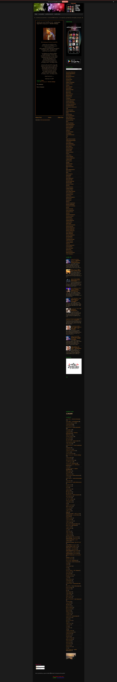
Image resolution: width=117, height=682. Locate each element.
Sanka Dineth (68, 223)
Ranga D (67, 201)
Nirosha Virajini (69, 182)
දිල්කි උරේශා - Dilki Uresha (71, 525)
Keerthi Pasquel (69, 149)
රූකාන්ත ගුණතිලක (69, 436)
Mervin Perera (69, 165)
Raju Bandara (68, 200)
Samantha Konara (69, 211)
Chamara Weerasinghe (70, 99)
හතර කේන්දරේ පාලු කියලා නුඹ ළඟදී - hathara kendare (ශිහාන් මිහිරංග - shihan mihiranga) (76, 290)
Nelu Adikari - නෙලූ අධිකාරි (71, 549)
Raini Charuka (69, 198)
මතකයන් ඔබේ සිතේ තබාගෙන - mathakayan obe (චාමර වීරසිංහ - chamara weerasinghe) (75, 261)
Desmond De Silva (69, 120)
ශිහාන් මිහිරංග (68, 429)
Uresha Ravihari (69, 246)
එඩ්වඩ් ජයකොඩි (69, 500)
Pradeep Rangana (69, 188)
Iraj (66, 137)
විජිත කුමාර (68, 636)
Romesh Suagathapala (70, 203)
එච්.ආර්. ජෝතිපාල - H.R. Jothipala (72, 570)
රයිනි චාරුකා (68, 531)
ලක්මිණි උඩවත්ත (69, 630)
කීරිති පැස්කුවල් (69, 471)
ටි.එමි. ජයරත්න (69, 522)
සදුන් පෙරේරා (68, 642)
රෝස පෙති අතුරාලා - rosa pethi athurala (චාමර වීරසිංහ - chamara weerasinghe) (76, 300)
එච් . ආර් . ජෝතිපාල (70, 499)
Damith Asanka (69, 114)
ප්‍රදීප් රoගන (68, 604)
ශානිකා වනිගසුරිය (69, 637)
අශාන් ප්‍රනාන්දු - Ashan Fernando (72, 561)
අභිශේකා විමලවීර (69, 558)
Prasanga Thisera (69, 189)
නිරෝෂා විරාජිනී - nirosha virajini (72, 440)
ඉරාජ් (67, 567)
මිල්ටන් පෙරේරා (69, 620)
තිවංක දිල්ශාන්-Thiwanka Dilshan (72, 523)
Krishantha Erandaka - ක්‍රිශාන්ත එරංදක (73, 542)
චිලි (66, 503)
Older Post (60, 117)
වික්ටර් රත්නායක (69, 425)
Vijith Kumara (68, 249)
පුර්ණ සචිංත (68, 610)
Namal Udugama (69, 173)
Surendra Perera (69, 237)
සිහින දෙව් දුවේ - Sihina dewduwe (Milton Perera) (76, 270)
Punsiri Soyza (68, 195)
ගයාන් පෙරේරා (69, 519)
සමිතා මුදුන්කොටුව (69, 442)
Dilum (67, 121)
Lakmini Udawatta (69, 156)
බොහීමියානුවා (68, 613)
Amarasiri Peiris (69, 79)
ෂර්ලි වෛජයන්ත (69, 639)
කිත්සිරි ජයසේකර (69, 518)
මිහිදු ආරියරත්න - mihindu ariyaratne (73, 494)
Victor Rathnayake (69, 248)
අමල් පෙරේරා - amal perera (71, 463)
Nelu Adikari (68, 176)
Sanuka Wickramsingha (70, 224)
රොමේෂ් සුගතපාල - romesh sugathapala (74, 445)
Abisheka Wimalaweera (70, 73)
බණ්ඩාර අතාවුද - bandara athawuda (73, 475)
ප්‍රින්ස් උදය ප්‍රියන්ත (69, 607)
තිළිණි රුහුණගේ (69, 506)
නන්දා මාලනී (68, 594)
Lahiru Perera (68, 155)
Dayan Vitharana (69, 117)
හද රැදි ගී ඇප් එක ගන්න (49, 14)
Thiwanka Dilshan (69, 242)
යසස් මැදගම (68, 624)
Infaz (67, 136)
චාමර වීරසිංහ (68, 472)
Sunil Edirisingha (69, 236)
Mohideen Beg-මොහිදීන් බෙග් (71, 546)
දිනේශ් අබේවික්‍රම (69, 587)
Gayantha (68, 130)
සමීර (67, 648)
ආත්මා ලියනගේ (69, 449)
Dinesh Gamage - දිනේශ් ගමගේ (72, 538)
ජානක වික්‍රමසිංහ (69, 582)
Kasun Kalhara (69, 146)
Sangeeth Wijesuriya (70, 220)
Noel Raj (67, 185)
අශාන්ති (67, 563)
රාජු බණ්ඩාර (68, 627)
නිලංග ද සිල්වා (68, 597)
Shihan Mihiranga (69, 233)
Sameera (68, 213)
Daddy (67, 112)
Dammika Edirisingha (70, 115)
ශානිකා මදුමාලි (69, 534)
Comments (39, 668)
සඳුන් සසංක (68, 645)
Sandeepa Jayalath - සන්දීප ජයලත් (72, 513)
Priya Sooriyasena (69, 192)
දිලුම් (67, 590)
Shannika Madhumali (70, 229)
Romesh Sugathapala (70, 204)
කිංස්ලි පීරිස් (68, 516)
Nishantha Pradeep (69, 184)
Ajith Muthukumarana (70, 76)
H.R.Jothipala (68, 133)
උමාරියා (67, 467)
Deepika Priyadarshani (70, 118)
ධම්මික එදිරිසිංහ (69, 593)
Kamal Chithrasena (69, 143)
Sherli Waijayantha (69, 232)
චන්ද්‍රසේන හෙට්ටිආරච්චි (70, 450)
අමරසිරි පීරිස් (68, 431)
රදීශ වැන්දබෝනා (69, 496)
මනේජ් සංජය (68, 614)
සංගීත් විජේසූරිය (69, 457)
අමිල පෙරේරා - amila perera (71, 560)
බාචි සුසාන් (68, 452)
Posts (38, 666)
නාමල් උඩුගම (68, 507)
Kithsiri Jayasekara (69, 152)
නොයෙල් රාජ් (68, 526)
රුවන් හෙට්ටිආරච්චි (69, 453)
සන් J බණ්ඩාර (68, 643)
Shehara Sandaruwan (70, 230)
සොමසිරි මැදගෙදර (69, 461)
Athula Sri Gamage (69, 89)
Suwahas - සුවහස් (69, 557)
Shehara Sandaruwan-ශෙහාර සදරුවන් (73, 554)
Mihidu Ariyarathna (69, 166)
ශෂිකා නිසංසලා (69, 435)
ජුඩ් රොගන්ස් (68, 439)
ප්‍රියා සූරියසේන (68, 493)
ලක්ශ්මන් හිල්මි (69, 633)
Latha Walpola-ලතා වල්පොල (71, 544)
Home (36, 14)
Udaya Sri (68, 243)
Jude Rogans (68, 141)
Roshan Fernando (69, 208)
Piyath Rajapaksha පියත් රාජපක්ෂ (72, 550)
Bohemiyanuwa (69, 95)
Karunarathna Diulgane (70, 144)
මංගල (67, 529)
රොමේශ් (67, 476)
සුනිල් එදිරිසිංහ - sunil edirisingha (72, 421)
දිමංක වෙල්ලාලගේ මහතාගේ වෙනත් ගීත (49, 42)
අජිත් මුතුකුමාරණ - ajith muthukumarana (73, 482)
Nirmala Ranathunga (70, 181)
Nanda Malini (68, 175)
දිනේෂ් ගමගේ (68, 588)
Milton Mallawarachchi (70, 169)
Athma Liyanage (69, 86)
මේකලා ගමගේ (69, 623)
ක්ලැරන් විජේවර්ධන (70, 574)
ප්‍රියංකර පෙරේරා (69, 608)
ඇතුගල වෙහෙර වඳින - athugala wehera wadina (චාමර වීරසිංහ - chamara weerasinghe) (75, 338)
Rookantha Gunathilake (70, 205)
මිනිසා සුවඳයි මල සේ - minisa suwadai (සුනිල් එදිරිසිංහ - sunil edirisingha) (76, 347)
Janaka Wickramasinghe (71, 140)
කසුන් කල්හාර (68, 486)
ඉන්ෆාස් (67, 564)
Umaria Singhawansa (70, 245)
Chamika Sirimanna (70, 101)
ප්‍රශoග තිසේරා (68, 605)
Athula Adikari (68, 88)
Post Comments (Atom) (45, 119)
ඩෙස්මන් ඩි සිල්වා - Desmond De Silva (73, 583)
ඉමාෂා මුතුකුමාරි (69, 566)
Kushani (67, 153)
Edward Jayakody (69, 127)
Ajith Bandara (68, 75)
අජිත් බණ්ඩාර (68, 480)
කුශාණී (67, 487)
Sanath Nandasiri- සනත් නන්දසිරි (72, 553)
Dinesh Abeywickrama (70, 124)
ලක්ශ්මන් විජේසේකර (70, 632)
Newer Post (38, 117)
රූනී (67, 629)
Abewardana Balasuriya (70, 72)
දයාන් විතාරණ (68, 458)
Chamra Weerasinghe (70, 102)
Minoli (67, 172)
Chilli (67, 108)
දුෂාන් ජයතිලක (69, 591)
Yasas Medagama (69, 253)
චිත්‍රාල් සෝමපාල (69, 579)
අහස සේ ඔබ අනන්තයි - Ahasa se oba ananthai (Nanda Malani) (75, 280)
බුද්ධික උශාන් (68, 611)
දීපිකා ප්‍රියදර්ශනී (69, 491)
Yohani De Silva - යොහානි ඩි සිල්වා (72, 515)
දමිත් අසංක (68, 490)
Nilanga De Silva (69, 179)
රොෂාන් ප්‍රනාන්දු (69, 424)
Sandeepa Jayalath (69, 216)
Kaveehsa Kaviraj (69, 147)
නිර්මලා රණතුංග (69, 596)
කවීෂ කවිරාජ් (68, 573)
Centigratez (68, 98)
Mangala (67, 162)
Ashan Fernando (69, 83)
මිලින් (67, 621)
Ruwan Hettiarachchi (70, 210)
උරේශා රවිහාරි (69, 497)
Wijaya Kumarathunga (70, 252)
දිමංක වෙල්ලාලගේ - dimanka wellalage (47, 81)
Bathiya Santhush (69, 93)
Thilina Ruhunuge (69, 240)
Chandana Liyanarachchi (71, 104)
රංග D (67, 626)
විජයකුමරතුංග (68, 634)
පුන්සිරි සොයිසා (69, 528)
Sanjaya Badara (69, 221)
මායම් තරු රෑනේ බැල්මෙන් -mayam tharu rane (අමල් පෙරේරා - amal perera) (74, 319)
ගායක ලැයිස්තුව (41, 14)
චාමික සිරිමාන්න (69, 502)
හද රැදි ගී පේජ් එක (57, 14)
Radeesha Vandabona (70, 197)
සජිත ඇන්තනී (68, 640)
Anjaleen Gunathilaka (70, 82)
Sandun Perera (69, 217)
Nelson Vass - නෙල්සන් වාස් (71, 547)
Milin (67, 168)
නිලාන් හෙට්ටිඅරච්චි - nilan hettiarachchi (73, 599)
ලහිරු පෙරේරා (68, 532)
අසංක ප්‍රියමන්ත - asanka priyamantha (73, 427)
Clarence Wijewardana (70, 111)
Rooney (67, 207)
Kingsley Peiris (69, 150)
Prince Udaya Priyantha (70, 191)
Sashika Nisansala (69, 226)
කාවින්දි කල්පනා (69, 576)
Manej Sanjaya (69, 160)
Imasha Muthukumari (70, 134)
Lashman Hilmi (69, 159)
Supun (42, 80)
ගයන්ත (67, 577)
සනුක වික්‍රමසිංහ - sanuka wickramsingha (74, 478)
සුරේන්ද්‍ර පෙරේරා (69, 535)
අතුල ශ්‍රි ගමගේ (69, 484)
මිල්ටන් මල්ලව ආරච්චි (70, 460)
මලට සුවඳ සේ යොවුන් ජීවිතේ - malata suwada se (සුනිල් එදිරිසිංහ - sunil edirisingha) (76, 328)
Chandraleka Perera (70, 105)
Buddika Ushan (69, 96)
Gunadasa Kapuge (69, 131)
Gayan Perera (68, 128)
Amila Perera (68, 80)
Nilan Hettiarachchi (69, 178)
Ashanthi (67, 85)
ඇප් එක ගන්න (65, 1)
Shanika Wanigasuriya (70, 227)
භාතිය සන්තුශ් (68, 443)
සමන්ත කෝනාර (69, 646)
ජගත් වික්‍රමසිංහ (69, 580)
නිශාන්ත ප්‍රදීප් (68, 601)
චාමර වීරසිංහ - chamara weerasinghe (73, 419)
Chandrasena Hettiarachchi (71, 107)
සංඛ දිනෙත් (68, 509)
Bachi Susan (68, 92)
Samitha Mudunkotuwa (70, 214)
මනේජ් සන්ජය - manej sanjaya (72, 616)
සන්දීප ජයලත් (68, 510)
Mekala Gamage (69, 163)
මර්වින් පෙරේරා (69, 617)
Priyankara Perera (69, 194)
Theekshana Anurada (70, 239)
